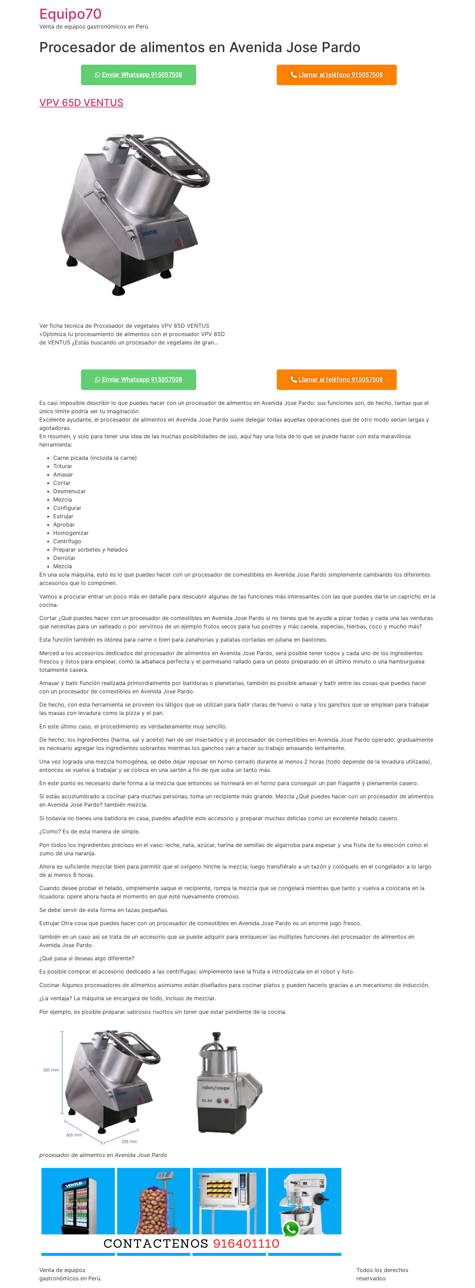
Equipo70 (70, 13)
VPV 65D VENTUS (81, 102)
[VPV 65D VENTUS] (135, 311)
